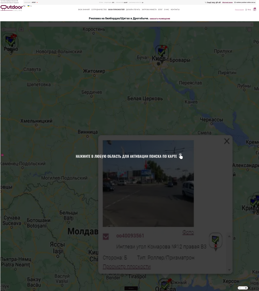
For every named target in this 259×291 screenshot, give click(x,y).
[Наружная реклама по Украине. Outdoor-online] (12, 8)
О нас (166, 10)
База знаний (84, 10)
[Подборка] (254, 9)
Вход (249, 9)
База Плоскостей (116, 10)
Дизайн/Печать (133, 10)
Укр (30, 6)
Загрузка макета (149, 10)
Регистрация (239, 9)
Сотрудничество (99, 10)
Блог (160, 10)
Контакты (175, 10)
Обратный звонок (227, 2)
